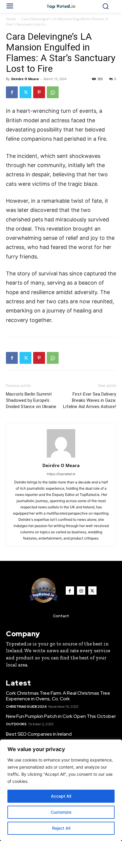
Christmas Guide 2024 (26, 706)
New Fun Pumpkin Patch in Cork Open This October (61, 716)
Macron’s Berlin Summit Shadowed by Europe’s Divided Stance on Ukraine (31, 400)
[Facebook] (12, 92)
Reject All (61, 828)
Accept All (61, 796)
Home (11, 18)
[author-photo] (61, 457)
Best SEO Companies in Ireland (39, 734)
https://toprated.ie (61, 474)
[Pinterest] (39, 92)
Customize (61, 812)
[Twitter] (25, 92)
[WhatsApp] (53, 92)
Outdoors (16, 724)
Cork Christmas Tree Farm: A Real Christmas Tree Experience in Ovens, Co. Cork (58, 696)
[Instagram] (81, 590)
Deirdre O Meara (25, 79)
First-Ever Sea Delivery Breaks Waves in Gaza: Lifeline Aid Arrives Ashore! (89, 400)
